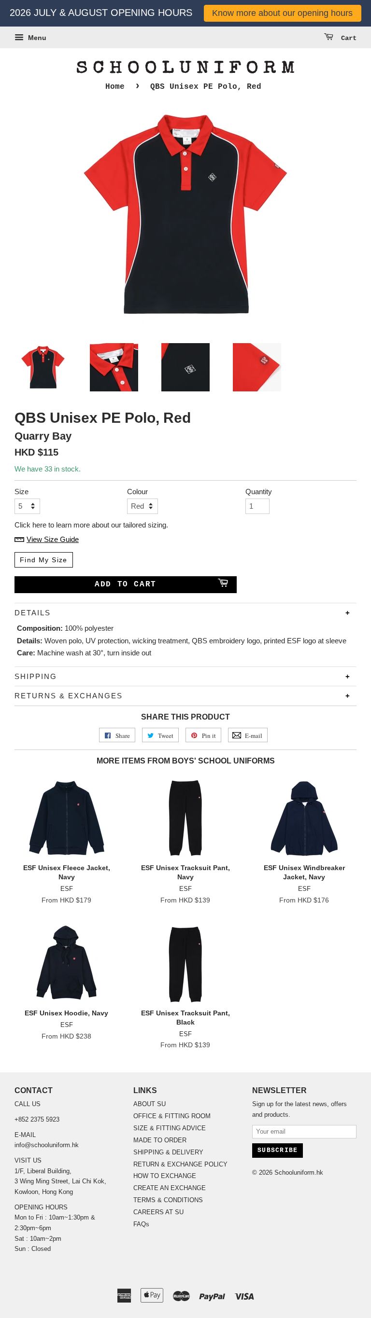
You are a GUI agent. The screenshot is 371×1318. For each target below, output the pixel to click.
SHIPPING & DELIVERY (168, 1152)
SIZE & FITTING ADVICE (169, 1128)
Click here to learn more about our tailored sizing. (91, 525)
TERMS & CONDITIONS (168, 1200)
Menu (36, 38)
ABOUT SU (149, 1104)
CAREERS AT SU (158, 1212)
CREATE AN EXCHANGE (169, 1188)
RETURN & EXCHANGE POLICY (180, 1164)
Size (21, 491)
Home (115, 87)
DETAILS (32, 613)
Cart (347, 38)
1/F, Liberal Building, (43, 1171)
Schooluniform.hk (298, 1172)
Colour (137, 491)
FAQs (141, 1224)
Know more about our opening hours (282, 13)
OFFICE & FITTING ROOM (172, 1116)
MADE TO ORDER (159, 1140)
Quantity (257, 491)
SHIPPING (35, 676)
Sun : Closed (32, 1248)
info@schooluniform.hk (46, 1145)
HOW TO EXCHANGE (164, 1175)
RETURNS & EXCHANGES (68, 696)
